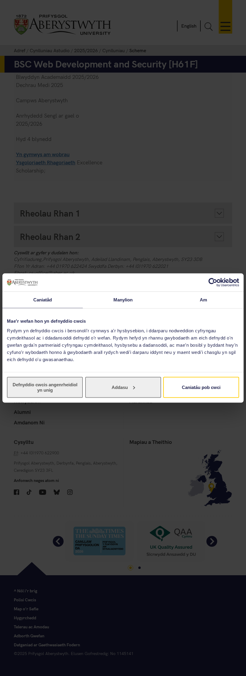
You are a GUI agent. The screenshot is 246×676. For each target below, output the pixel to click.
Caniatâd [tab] (42, 299)
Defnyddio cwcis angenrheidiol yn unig (45, 387)
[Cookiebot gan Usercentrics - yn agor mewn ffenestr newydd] (213, 282)
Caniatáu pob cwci (201, 387)
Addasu (120, 387)
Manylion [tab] (123, 299)
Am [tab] (203, 299)
